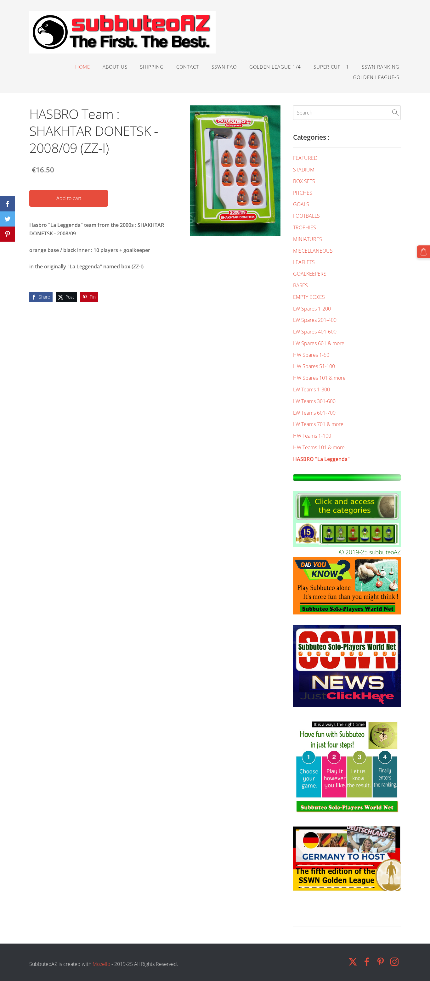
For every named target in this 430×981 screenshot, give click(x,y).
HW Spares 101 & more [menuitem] (319, 377)
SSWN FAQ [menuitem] (224, 67)
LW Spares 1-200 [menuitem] (312, 308)
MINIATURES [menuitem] (307, 239)
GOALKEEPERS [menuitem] (309, 273)
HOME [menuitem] (82, 67)
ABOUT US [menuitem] (115, 67)
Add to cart (68, 198)
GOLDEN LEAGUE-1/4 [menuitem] (275, 67)
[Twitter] (353, 961)
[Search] (395, 113)
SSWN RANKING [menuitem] (380, 67)
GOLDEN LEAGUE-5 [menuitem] (376, 77)
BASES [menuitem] (300, 285)
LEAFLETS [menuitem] (304, 262)
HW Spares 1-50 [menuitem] (311, 354)
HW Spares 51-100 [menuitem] (314, 366)
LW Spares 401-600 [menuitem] (315, 331)
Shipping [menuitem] (152, 67)
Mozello (101, 964)
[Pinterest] (380, 961)
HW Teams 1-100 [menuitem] (312, 435)
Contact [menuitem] (187, 67)
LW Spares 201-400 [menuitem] (315, 320)
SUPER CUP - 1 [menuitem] (331, 67)
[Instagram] (394, 961)
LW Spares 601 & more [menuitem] (318, 343)
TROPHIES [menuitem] (304, 227)
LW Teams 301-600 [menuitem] (314, 401)
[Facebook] (366, 961)
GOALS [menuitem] (301, 204)
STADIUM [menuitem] (303, 169)
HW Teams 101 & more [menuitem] (319, 447)
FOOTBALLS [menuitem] (306, 215)
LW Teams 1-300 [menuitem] (311, 389)
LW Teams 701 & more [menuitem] (318, 424)
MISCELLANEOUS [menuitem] (313, 250)
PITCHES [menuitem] (302, 192)
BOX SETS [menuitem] (304, 181)
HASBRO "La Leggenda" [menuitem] (321, 459)
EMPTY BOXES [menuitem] (309, 297)
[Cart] (423, 251)
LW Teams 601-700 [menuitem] (314, 412)
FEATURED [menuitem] (305, 157)
